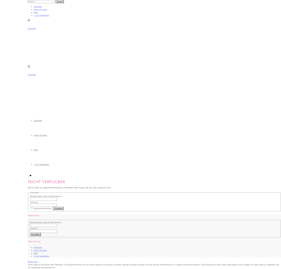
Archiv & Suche (40, 9)
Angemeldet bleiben (43, 208)
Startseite (38, 6)
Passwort (34, 202)
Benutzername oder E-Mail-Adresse (45, 196)
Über (36, 12)
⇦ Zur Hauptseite (41, 15)
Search (60, 1)
